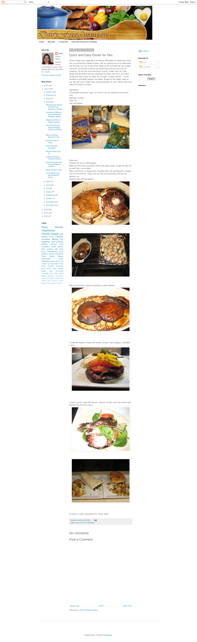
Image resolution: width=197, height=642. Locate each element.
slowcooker (46, 259)
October (49, 198)
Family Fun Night (48, 264)
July (48, 188)
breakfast (46, 239)
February (50, 95)
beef (43, 249)
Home (41, 42)
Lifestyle (59, 236)
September (50, 195)
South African (57, 247)
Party (61, 264)
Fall (62, 261)
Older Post (127, 606)
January (49, 92)
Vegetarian (90, 523)
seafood (60, 268)
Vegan (55, 233)
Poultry (61, 280)
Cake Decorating (56, 271)
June (48, 185)
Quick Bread (56, 256)
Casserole (59, 254)
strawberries (46, 261)
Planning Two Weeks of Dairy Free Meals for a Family (54, 107)
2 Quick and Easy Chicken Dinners (53, 158)
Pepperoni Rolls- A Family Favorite (53, 121)
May (48, 182)
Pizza (44, 256)
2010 (46, 86)
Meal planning (57, 242)
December (50, 205)
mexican (53, 283)
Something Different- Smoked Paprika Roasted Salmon (54, 114)
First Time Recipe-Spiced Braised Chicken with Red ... (54, 128)
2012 (46, 210)
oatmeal (59, 283)
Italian (57, 264)
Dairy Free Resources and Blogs (84, 42)
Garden (52, 278)
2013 (46, 213)
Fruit (61, 244)
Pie (51, 273)
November (50, 202)
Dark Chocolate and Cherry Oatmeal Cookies (54, 164)
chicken (45, 244)
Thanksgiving (52, 252)
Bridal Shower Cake (54, 170)
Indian (44, 280)
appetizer (46, 241)
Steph (60, 54)
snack (61, 259)
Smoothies (59, 266)
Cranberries (59, 276)
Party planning (52, 280)
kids (61, 234)
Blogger (109, 635)
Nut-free (83, 523)
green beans (46, 268)
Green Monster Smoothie (52, 147)
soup (43, 252)
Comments (145, 67)
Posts (143, 62)
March (48, 99)
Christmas (45, 247)
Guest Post (59, 278)
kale (55, 273)
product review (48, 254)
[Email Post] (95, 520)
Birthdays (51, 276)
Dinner (59, 227)
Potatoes (51, 266)
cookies (50, 249)
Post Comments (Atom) (89, 610)
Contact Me (63, 42)
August (49, 192)
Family (46, 233)
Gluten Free (48, 236)
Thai (48, 283)
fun (61, 239)
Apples (44, 271)
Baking (55, 239)
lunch (61, 252)
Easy (77, 523)
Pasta (44, 266)
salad (54, 268)
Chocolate (45, 273)
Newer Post (74, 606)
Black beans (56, 261)
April (48, 102)
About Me (51, 42)
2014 (46, 216)
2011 (46, 89)
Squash (44, 283)
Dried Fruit (45, 278)
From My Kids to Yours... (52, 142)
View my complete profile (51, 75)
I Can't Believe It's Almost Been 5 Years (53, 175)
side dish (59, 249)
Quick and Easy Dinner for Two (52, 136)
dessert (54, 244)
